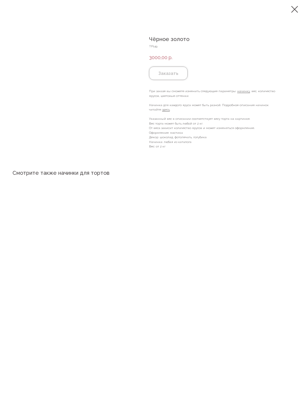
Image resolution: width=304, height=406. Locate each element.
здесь (166, 109)
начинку (243, 91)
